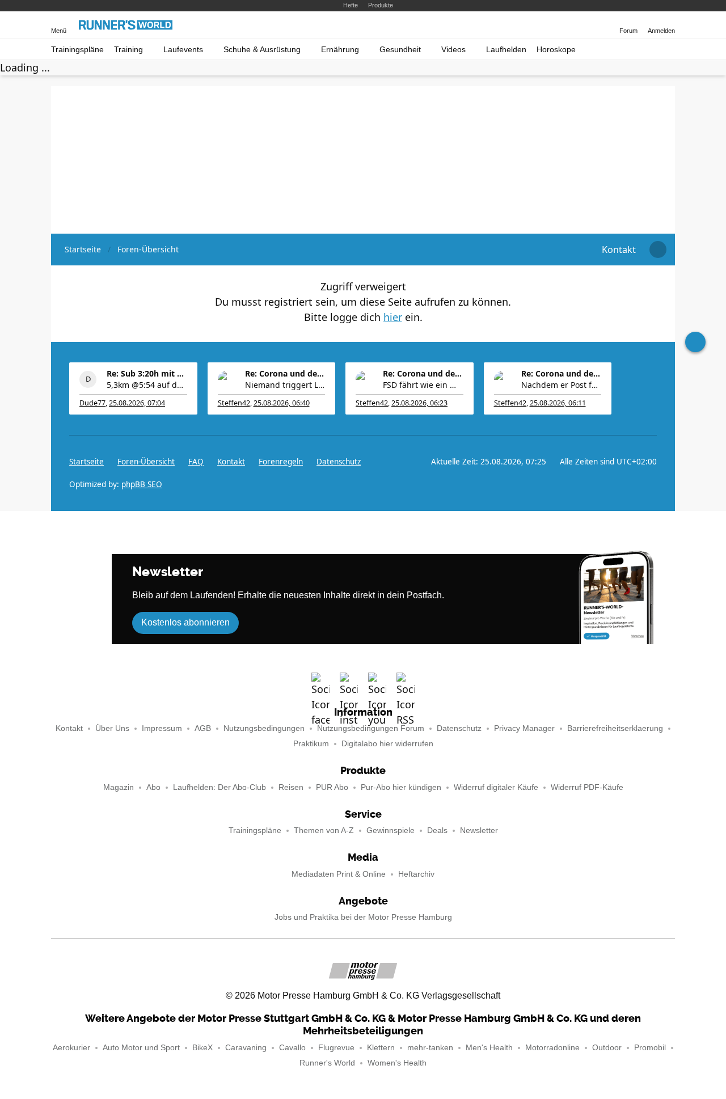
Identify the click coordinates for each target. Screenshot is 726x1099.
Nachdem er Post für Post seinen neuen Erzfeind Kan (561, 384)
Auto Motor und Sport (141, 1047)
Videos (453, 49)
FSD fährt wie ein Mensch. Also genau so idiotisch (423, 384)
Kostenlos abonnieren (185, 622)
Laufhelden (506, 49)
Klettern (381, 1047)
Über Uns (112, 728)
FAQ (196, 461)
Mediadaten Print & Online (339, 874)
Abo (153, 787)
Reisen (290, 787)
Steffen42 (234, 403)
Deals (437, 830)
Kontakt (69, 728)
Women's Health (397, 1063)
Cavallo (292, 1047)
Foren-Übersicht (146, 461)
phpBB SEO (141, 484)
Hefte (350, 5)
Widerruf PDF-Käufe (587, 787)
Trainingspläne (77, 49)
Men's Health (489, 1047)
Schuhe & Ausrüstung (262, 49)
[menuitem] (619, 249)
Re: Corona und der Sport (285, 373)
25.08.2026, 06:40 (282, 403)
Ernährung (340, 49)
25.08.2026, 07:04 (137, 403)
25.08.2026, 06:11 (558, 403)
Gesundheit (400, 49)
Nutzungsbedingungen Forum (370, 728)
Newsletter (479, 830)
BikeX (202, 1047)
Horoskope (556, 49)
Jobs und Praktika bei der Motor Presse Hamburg (363, 917)
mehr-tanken (430, 1047)
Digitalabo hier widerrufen (387, 743)
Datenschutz (338, 461)
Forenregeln (281, 461)
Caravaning (246, 1047)
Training (128, 49)
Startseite (86, 461)
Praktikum (311, 743)
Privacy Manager (524, 728)
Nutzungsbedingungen (264, 728)
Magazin (118, 787)
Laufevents (183, 49)
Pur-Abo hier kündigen (401, 787)
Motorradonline (552, 1047)
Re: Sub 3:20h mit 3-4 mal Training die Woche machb (147, 373)
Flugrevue (336, 1047)
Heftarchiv (416, 874)
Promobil (650, 1047)
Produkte (380, 5)
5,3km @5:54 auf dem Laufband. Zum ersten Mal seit (147, 384)
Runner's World (327, 1063)
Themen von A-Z (324, 830)
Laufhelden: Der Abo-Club (219, 787)
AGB (203, 728)
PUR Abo (332, 787)
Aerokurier (71, 1047)
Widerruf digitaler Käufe (496, 787)
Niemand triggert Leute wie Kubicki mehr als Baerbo (285, 384)
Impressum (162, 728)
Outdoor (607, 1047)
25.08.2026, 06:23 (419, 403)
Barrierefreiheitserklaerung (615, 728)
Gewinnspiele (390, 830)
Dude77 (92, 403)
